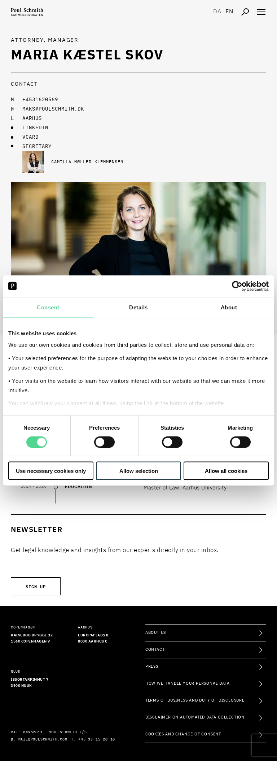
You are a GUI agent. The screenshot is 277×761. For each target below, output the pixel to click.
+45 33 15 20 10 (96, 739)
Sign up (36, 586)
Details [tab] (138, 307)
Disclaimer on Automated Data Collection (195, 717)
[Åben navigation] (261, 12)
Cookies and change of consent (183, 734)
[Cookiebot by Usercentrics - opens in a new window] (237, 286)
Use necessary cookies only (51, 471)
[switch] (104, 442)
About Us (155, 633)
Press (151, 666)
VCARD (30, 137)
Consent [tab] (48, 307)
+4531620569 (40, 99)
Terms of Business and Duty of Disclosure (195, 700)
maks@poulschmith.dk (53, 109)
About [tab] (229, 307)
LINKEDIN (35, 127)
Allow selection (138, 471)
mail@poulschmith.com (42, 739)
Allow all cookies (226, 471)
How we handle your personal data (187, 683)
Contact (155, 650)
